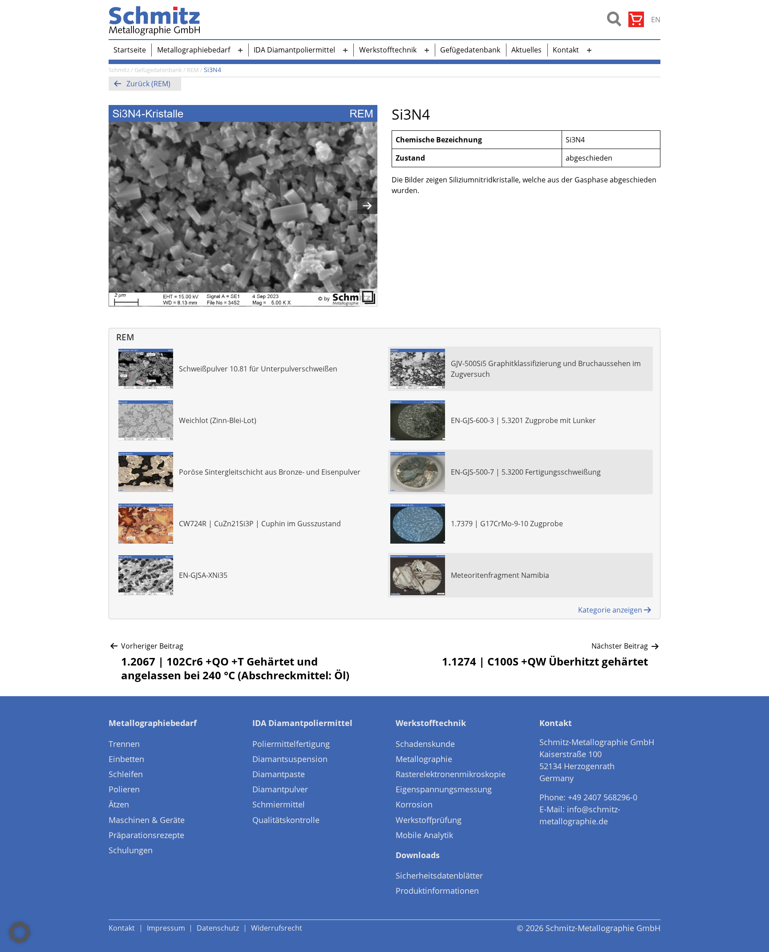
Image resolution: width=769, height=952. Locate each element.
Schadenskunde (425, 743)
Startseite (129, 50)
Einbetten (126, 759)
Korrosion (414, 804)
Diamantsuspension (290, 759)
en (655, 19)
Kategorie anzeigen (610, 610)
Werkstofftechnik (388, 50)
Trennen (124, 743)
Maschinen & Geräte (147, 820)
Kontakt (566, 50)
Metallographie (424, 759)
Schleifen (126, 774)
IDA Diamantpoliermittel (294, 50)
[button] (19, 932)
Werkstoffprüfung (428, 820)
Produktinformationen (437, 890)
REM (193, 70)
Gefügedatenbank (470, 50)
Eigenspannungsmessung (444, 789)
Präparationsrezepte (146, 835)
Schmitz (119, 70)
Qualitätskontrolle (286, 820)
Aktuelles (526, 50)
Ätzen (119, 804)
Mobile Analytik (424, 835)
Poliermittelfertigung (291, 743)
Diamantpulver (280, 789)
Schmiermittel (278, 804)
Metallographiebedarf (193, 50)
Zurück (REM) (148, 84)
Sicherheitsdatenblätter (439, 875)
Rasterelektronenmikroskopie (451, 774)
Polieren (124, 789)
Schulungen (131, 850)
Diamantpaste (278, 774)
